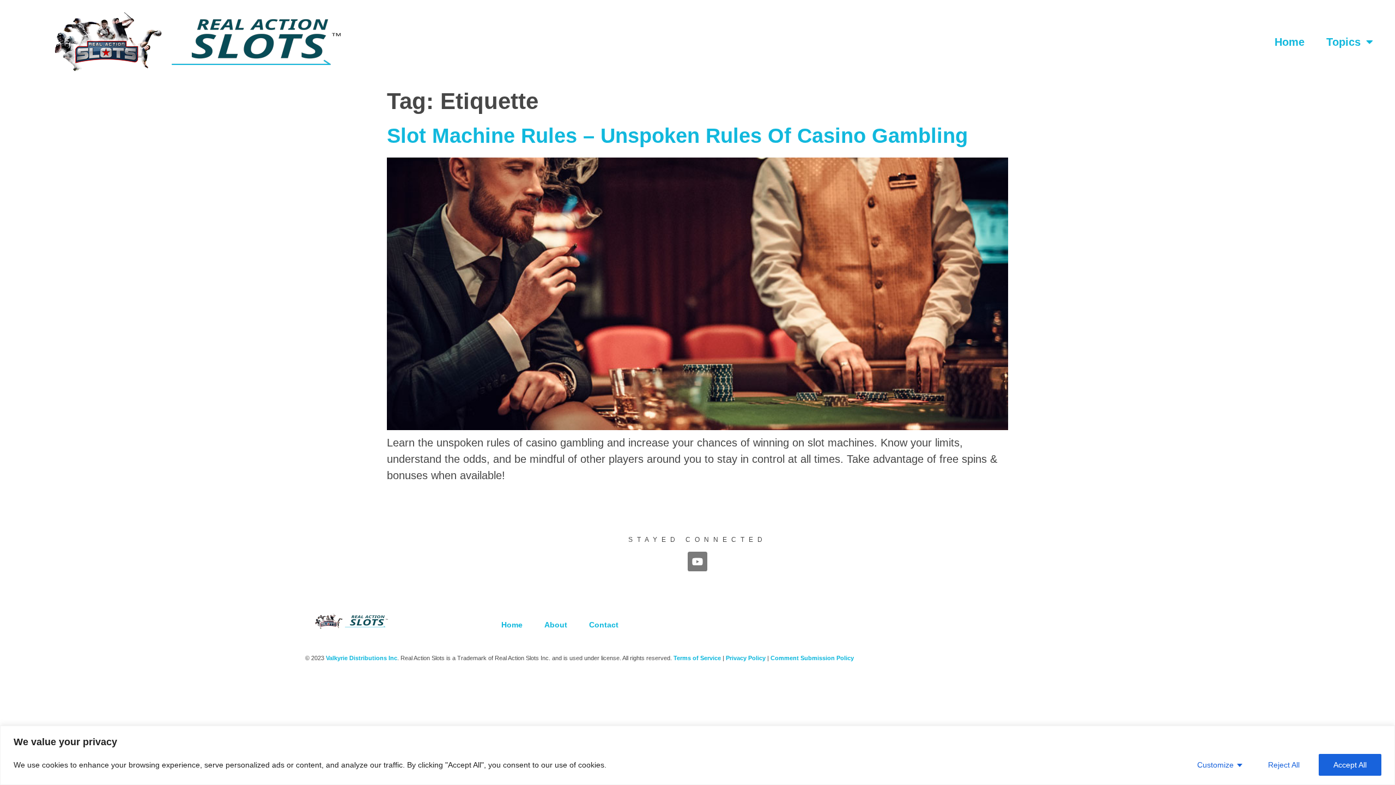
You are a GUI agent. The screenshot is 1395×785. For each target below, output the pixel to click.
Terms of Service (697, 658)
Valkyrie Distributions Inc (361, 658)
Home (1290, 42)
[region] (697, 755)
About (555, 624)
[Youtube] (697, 561)
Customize (1215, 764)
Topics (1343, 42)
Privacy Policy (746, 658)
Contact (603, 624)
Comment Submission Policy (812, 658)
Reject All (1284, 764)
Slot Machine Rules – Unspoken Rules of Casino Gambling (677, 135)
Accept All (1350, 764)
